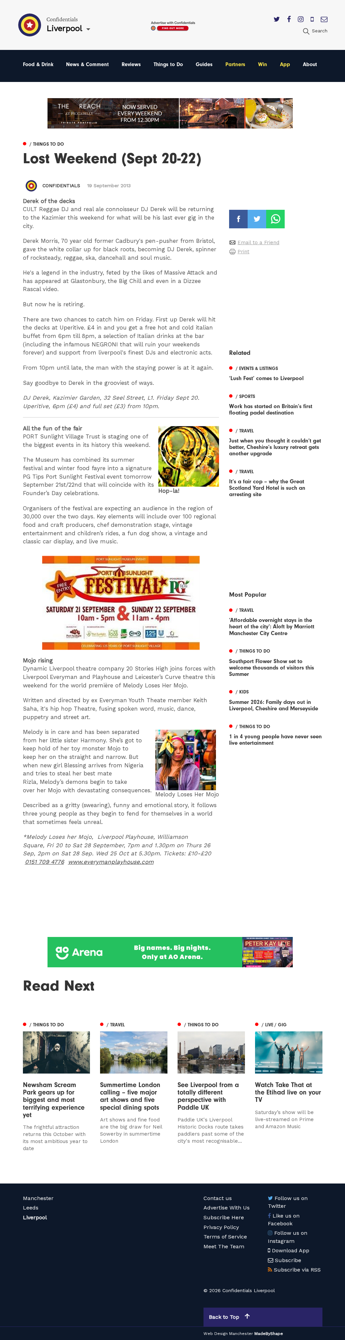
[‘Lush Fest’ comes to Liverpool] (275, 372)
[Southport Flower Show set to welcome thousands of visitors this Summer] (275, 662)
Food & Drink (38, 64)
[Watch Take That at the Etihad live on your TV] (288, 1091)
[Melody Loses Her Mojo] (187, 760)
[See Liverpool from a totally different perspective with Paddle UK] (211, 1086)
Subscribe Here (223, 1217)
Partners (235, 64)
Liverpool (35, 1217)
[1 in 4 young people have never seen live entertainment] (275, 734)
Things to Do (168, 64)
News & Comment (87, 64)
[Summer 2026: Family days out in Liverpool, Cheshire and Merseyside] (275, 699)
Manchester (38, 1198)
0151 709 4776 (44, 861)
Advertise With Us (226, 1207)
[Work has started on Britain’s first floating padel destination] (275, 404)
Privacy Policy (221, 1227)
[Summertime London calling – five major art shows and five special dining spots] (133, 1086)
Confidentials (61, 185)
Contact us (217, 1198)
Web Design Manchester (228, 1333)
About (310, 64)
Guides (204, 64)
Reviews (131, 64)
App (285, 64)
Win (262, 64)
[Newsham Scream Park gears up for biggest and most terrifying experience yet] (56, 1086)
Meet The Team (223, 1246)
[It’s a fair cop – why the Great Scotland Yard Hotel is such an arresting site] (275, 482)
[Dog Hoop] (188, 456)
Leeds (30, 1207)
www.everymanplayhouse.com (111, 861)
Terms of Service (225, 1236)
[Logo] (121, 603)
